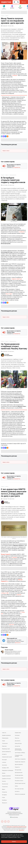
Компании (17, 735)
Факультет (4, 802)
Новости (6, 15)
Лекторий (4, 759)
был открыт (9, 293)
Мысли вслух (5, 783)
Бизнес (3, 773)
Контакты (17, 791)
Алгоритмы (17, 746)
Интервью (4, 794)
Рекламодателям (19, 775)
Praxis (3, 797)
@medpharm (18, 642)
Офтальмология (18, 772)
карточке (11, 624)
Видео (3, 789)
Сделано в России (6, 778)
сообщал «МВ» (5, 593)
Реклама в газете (19, 780)
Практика (4, 746)
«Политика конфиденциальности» (14, 812)
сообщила (21, 231)
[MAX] (3, 136)
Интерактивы (18, 769)
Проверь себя (5, 767)
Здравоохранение (13, 341)
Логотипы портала (19, 788)
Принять (14, 841)
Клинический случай (7, 756)
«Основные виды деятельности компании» (14, 813)
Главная (2, 15)
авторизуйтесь (16, 167)
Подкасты (17, 767)
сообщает (14, 75)
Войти (24, 2)
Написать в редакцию (20, 794)
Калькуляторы (18, 743)
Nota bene (4, 765)
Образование (5, 738)
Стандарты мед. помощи (19, 756)
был (7, 581)
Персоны (4, 647)
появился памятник (16, 279)
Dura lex (4, 781)
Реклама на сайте (19, 777)
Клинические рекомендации (18, 749)
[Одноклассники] (7, 136)
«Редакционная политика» (14, 814)
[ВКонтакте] (5, 136)
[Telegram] (2, 136)
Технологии (5, 743)
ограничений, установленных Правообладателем (16, 826)
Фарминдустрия (6, 748)
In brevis (4, 762)
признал (19, 594)
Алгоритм (4, 754)
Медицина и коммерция (7, 770)
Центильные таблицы (20, 752)
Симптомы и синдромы (20, 759)
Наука (3, 740)
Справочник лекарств (20, 761)
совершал (14, 557)
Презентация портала (20, 783)
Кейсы (16, 786)
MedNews (4, 800)
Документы (17, 740)
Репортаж (4, 792)
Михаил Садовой (5, 554)
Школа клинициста (6, 751)
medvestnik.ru (21, 830)
